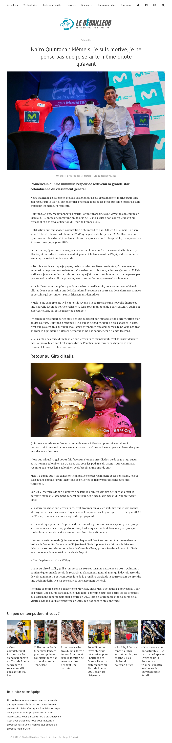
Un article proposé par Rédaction (73, 175)
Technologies (30, 5)
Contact (74, 737)
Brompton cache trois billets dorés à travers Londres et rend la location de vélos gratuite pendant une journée (72, 657)
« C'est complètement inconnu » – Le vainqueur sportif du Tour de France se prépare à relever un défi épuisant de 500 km (18, 661)
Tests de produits (52, 5)
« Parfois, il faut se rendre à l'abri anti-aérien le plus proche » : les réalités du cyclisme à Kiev (126, 656)
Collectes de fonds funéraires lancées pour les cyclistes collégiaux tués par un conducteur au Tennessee (45, 656)
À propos (126, 5)
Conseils (71, 5)
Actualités (12, 5)
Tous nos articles (107, 5)
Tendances (86, 5)
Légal (66, 737)
